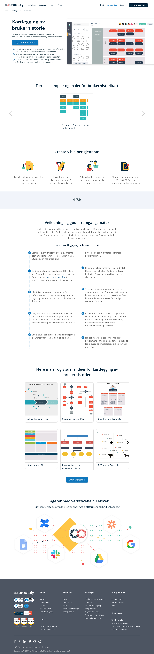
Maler (53, 5)
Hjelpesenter (67, 602)
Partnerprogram (45, 609)
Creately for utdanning (93, 618)
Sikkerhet (47, 647)
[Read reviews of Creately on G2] (28, 613)
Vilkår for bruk (19, 647)
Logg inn (123, 5)
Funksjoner (32, 5)
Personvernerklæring (33, 647)
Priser (60, 5)
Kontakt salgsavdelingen (48, 626)
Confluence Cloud (117, 599)
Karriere (42, 605)
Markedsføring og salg (93, 605)
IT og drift (88, 602)
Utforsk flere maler (77, 480)
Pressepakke (44, 602)
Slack (113, 605)
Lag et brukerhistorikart (25, 42)
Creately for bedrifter (119, 629)
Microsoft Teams (117, 602)
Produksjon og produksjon (94, 615)
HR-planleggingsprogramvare (95, 599)
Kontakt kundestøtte (47, 629)
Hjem (6, 11)
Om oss (42, 599)
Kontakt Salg (112, 5)
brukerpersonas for (55, 277)
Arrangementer (68, 612)
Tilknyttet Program (46, 612)
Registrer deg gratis (138, 5)
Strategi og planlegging (119, 623)
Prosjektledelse (90, 609)
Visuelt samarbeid (117, 620)
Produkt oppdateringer (71, 609)
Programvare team (92, 612)
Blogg (65, 599)
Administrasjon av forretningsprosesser (125, 626)
